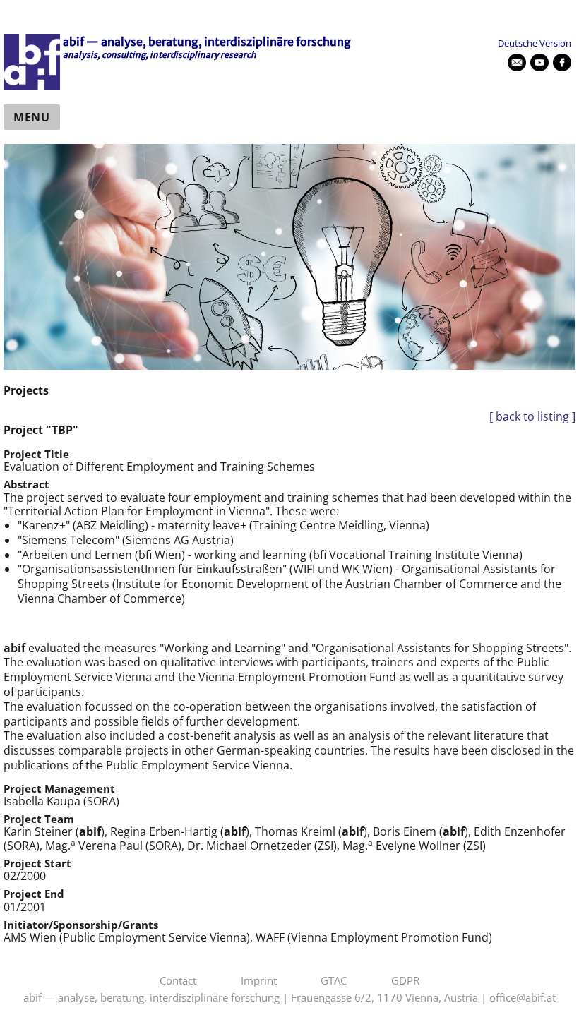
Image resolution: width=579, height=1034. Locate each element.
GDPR (405, 981)
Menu (31, 117)
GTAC (334, 981)
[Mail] (517, 63)
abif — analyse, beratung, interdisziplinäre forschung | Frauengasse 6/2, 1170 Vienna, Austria (250, 998)
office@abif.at (522, 998)
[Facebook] (562, 63)
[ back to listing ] (532, 416)
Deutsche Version (534, 43)
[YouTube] (539, 63)
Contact (178, 981)
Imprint (259, 981)
